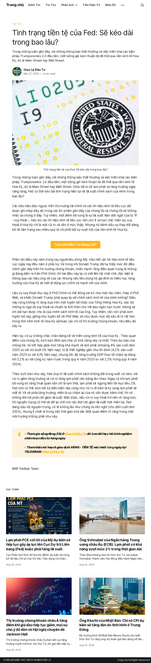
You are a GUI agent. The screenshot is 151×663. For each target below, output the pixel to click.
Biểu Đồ (110, 5)
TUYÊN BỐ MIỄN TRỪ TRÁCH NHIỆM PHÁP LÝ (27, 660)
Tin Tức (50, 5)
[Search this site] (142, 5)
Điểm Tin (34, 5)
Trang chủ (15, 5)
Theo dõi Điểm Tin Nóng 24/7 (75, 244)
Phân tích (67, 5)
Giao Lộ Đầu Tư (34, 69)
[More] (123, 5)
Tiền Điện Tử (91, 5)
